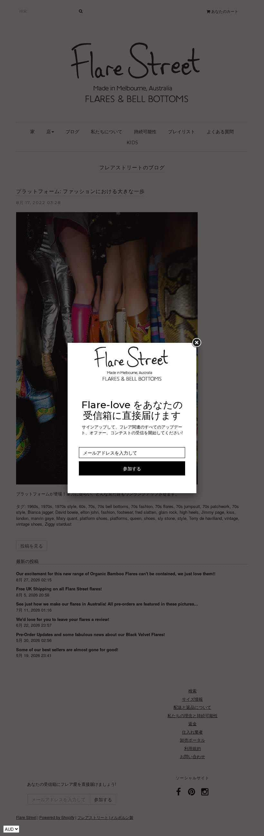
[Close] (196, 343)
